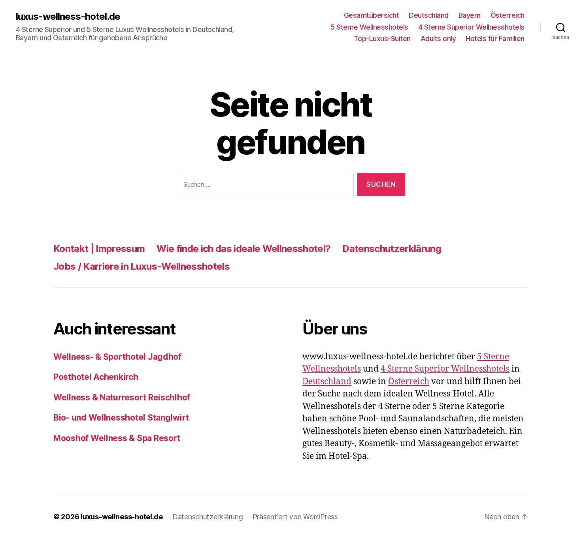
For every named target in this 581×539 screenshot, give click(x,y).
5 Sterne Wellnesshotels (369, 27)
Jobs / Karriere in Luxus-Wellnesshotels (141, 266)
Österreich (507, 15)
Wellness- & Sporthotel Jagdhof (117, 357)
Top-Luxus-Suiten (382, 38)
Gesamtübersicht (371, 15)
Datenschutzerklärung (391, 248)
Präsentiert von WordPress (295, 517)
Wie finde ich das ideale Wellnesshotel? (243, 248)
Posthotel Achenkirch (95, 377)
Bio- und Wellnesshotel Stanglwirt (121, 418)
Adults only (438, 38)
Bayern (469, 15)
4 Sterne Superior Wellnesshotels (471, 27)
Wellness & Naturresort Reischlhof (121, 397)
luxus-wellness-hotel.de (68, 16)
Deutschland (429, 15)
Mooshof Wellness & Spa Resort (116, 438)
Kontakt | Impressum (99, 248)
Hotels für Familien (495, 38)
